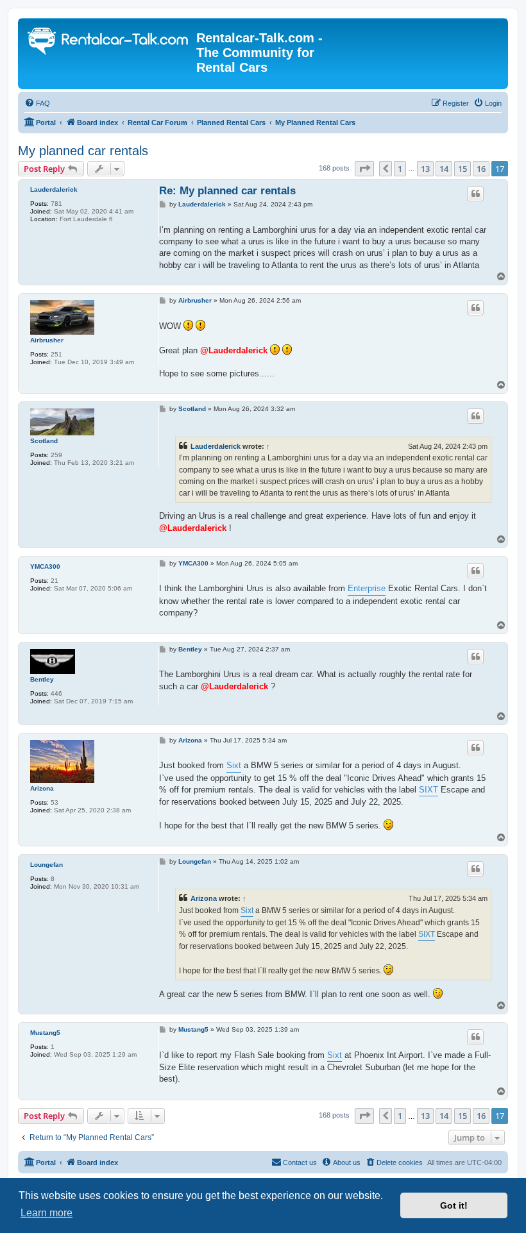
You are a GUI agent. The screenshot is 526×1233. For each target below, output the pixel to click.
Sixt (233, 765)
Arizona (42, 788)
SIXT (428, 789)
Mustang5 (45, 1032)
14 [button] (443, 168)
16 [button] (481, 168)
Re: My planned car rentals (227, 191)
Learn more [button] (46, 1212)
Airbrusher (47, 340)
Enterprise (367, 588)
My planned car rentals (83, 151)
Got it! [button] (454, 1205)
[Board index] (108, 42)
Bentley (42, 679)
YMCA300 (45, 566)
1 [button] (400, 168)
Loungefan (46, 864)
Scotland (44, 440)
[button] (364, 168)
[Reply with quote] (475, 193)
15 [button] (462, 168)
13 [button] (425, 168)
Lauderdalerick (54, 189)
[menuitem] (37, 103)
